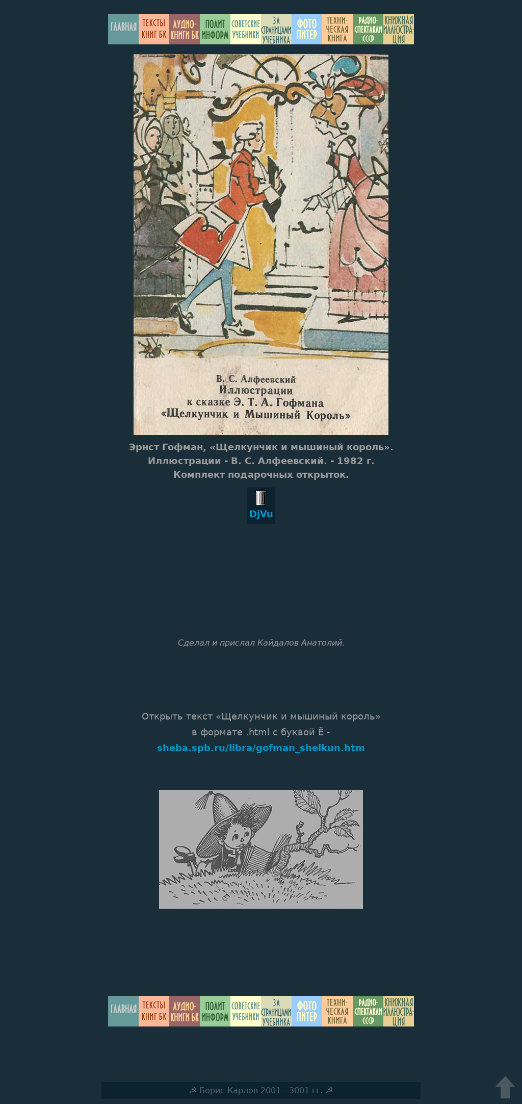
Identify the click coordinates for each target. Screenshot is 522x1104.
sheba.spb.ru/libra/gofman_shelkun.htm (261, 747)
